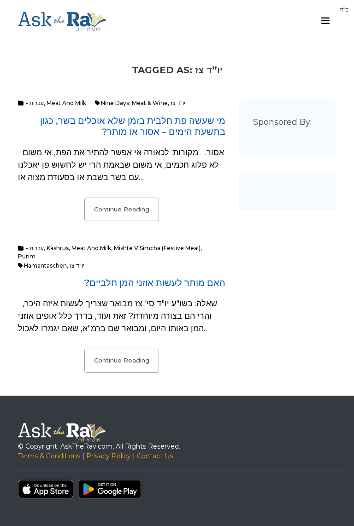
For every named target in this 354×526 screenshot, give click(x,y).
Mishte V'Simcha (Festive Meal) (157, 248)
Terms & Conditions (49, 456)
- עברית (35, 102)
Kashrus (58, 248)
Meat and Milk (66, 102)
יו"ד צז (178, 102)
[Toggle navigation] (325, 20)
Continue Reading (121, 209)
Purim (26, 256)
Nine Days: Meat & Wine (134, 102)
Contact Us (155, 456)
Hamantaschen (45, 265)
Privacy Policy (108, 456)
